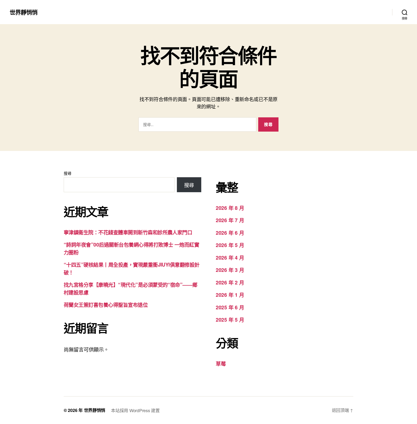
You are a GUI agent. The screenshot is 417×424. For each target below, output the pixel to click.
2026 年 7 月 (230, 220)
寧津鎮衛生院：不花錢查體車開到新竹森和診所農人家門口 (128, 232)
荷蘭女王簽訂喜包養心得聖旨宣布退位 (106, 304)
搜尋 (67, 173)
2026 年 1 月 (230, 294)
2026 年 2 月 (230, 282)
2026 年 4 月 (230, 257)
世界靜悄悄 (23, 12)
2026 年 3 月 (230, 269)
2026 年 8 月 (230, 207)
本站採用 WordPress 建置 (135, 410)
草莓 (221, 363)
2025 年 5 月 (230, 319)
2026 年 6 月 (230, 232)
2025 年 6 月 (230, 307)
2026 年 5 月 (230, 244)
